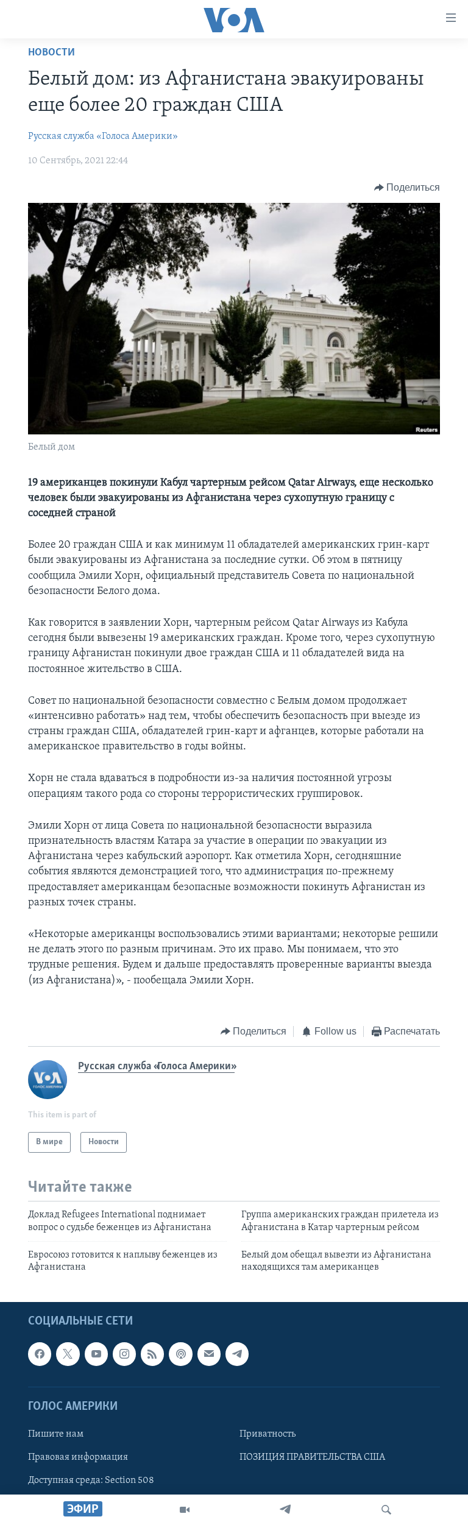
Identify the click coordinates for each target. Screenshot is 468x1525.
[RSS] (152, 1353)
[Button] (407, 188)
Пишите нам (55, 1434)
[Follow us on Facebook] (39, 1353)
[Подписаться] (209, 1353)
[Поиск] (386, 1510)
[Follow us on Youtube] (96, 1353)
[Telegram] (285, 1510)
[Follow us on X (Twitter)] (67, 1353)
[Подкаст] (180, 1353)
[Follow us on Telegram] (237, 1353)
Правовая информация (78, 1457)
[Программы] (184, 1510)
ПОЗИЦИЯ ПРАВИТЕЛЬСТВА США (312, 1457)
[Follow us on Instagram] (124, 1353)
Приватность (267, 1434)
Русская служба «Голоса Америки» (103, 136)
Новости (51, 53)
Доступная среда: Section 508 (91, 1480)
